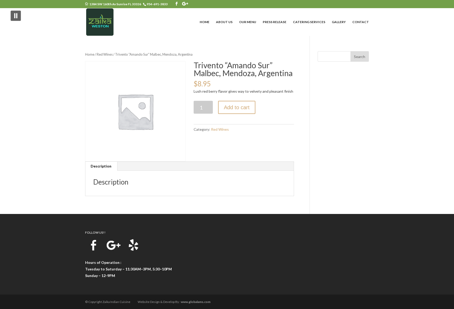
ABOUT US (224, 22)
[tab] (101, 166)
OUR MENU (247, 22)
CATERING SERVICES (309, 22)
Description (101, 166)
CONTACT (360, 22)
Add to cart (237, 107)
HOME (204, 22)
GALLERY (339, 22)
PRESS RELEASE (274, 22)
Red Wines (105, 54)
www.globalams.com (195, 302)
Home (89, 54)
